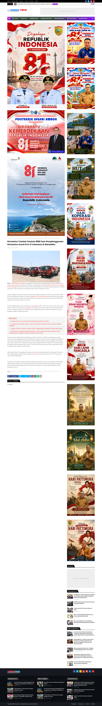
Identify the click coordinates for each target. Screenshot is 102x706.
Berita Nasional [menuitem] (71, 18)
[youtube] (87, 671)
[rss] (80, 671)
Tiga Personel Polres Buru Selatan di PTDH (83, 609)
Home (8, 1)
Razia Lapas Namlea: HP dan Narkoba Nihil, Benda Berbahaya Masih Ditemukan (84, 621)
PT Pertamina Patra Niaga (53, 371)
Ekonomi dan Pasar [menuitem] (46, 18)
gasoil (30, 307)
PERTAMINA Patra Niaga (18, 283)
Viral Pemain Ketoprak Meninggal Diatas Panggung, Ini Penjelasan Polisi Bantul (24, 683)
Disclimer (21, 1)
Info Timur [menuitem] (15, 18)
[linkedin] (90, 671)
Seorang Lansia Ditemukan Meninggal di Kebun (54, 683)
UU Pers (26, 1)
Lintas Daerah (27, 371)
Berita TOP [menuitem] (24, 18)
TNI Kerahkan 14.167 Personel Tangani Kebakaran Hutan (23, 689)
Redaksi (36, 1)
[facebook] (86, 1)
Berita (11, 371)
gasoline (36, 306)
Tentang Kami (81, 704)
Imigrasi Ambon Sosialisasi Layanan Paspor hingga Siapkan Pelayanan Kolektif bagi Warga (36, 328)
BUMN (15, 371)
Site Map (31, 1)
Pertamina (45, 371)
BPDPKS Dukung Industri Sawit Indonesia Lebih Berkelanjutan (84, 602)
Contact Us (87, 704)
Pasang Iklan (74, 704)
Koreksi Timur (18, 704)
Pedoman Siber (14, 1)
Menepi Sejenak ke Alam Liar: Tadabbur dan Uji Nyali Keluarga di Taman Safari (84, 648)
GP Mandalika (20, 371)
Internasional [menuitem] (83, 18)
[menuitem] (9, 18)
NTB (36, 371)
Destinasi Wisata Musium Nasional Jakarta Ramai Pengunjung (82, 662)
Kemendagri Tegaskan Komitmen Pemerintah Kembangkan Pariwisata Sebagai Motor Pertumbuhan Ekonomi (83, 656)
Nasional (33, 371)
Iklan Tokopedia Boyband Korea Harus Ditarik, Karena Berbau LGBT (83, 615)
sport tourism (34, 354)
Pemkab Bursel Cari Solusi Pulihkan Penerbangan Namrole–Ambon (30, 321)
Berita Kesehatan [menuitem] (59, 18)
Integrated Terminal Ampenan (38, 296)
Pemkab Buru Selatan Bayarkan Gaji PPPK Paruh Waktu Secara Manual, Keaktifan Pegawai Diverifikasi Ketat (84, 596)
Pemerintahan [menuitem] (34, 18)
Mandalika (14, 287)
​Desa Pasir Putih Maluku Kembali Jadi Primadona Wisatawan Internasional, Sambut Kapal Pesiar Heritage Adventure (84, 633)
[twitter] (88, 1)
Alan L (37, 704)
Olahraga (40, 371)
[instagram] (91, 1)
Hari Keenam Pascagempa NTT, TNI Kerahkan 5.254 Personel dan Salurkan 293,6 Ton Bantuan (38, 4)
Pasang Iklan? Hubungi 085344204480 (68, 11)
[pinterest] (94, 1)
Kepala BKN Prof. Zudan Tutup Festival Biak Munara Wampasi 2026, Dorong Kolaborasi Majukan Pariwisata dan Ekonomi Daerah (83, 641)
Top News (13, 238)
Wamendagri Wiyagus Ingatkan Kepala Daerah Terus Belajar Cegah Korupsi (24, 695)
